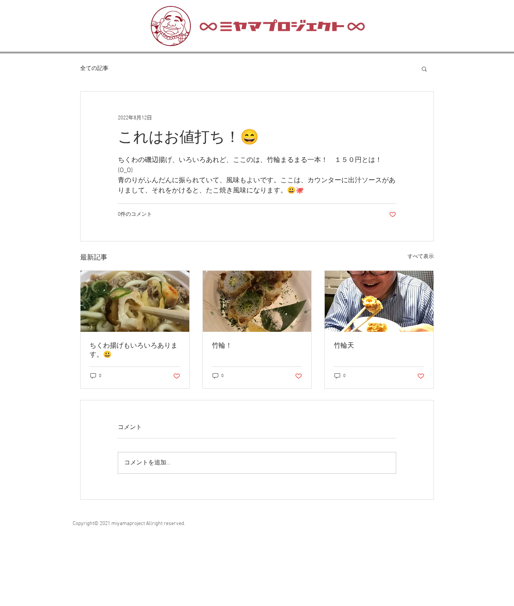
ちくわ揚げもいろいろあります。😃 (134, 350)
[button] (424, 69)
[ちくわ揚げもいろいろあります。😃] (135, 301)
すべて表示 (421, 256)
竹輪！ (222, 346)
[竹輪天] (379, 301)
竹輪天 (344, 346)
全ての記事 (94, 68)
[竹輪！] (257, 301)
